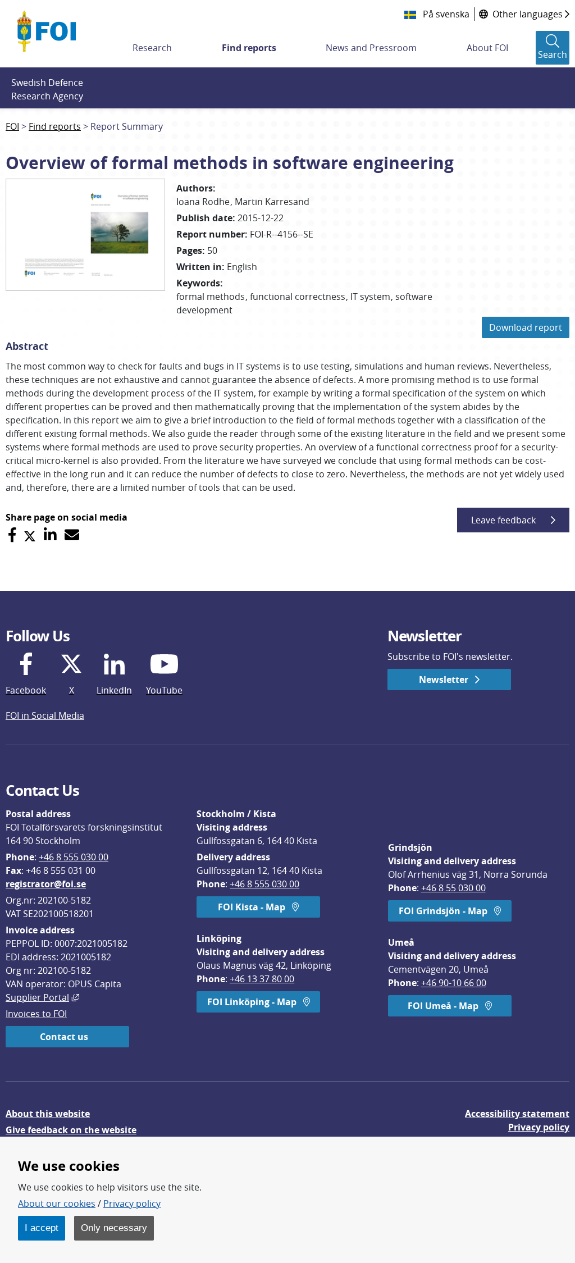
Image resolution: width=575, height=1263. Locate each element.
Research (152, 48)
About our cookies (56, 1203)
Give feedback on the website (71, 1130)
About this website (48, 1113)
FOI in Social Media (45, 715)
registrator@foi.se (46, 884)
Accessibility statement (517, 1113)
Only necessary (114, 1227)
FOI (12, 126)
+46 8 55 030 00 (453, 888)
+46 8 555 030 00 (73, 857)
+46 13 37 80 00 (262, 979)
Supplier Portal (42, 997)
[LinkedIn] (50, 535)
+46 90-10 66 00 (453, 983)
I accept (41, 1227)
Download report (525, 327)
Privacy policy (538, 1127)
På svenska (445, 14)
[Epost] (72, 535)
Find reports (249, 48)
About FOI (487, 48)
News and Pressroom (371, 48)
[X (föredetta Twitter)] (30, 535)
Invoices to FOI (36, 1013)
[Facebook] (12, 535)
